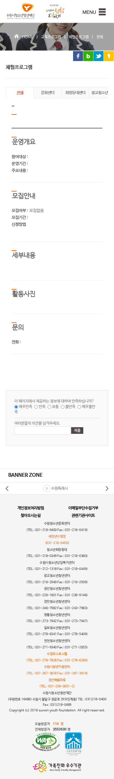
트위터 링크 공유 (98, 56)
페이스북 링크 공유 (78, 56)
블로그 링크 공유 (88, 56)
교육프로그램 (51, 37)
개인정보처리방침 (30, 508)
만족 (42, 407)
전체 (99, 37)
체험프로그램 (79, 37)
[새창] (46, 744)
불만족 (70, 407)
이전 (7, 488)
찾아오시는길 (31, 515)
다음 (106, 488)
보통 (55, 407)
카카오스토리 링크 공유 (109, 56)
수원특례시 (59, 488)
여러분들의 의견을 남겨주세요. (37, 423)
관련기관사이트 (83, 515)
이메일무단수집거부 (83, 508)
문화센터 (47, 92)
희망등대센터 (75, 92)
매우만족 (25, 407)
